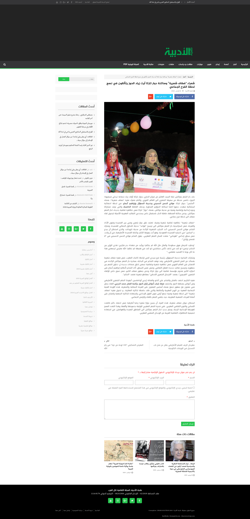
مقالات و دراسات (185, 64)
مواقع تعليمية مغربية (86, 326)
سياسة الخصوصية (87, 311)
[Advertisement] (125, 27)
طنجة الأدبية (189, 91)
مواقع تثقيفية (88, 321)
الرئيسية (244, 64)
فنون (209, 64)
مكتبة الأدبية (148, 64)
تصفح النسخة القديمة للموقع (101, 2)
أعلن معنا (89, 274)
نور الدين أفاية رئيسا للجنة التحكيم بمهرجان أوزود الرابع (76, 147)
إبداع (218, 64)
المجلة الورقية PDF (131, 64)
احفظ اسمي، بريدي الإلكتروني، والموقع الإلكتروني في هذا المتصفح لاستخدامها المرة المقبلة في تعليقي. (151, 389)
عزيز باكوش (88, 178)
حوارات (200, 64)
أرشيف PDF (78, 2)
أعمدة (226, 64)
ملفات (171, 64)
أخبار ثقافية (89, 259)
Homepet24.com (175, 516)
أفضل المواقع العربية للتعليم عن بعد (81, 283)
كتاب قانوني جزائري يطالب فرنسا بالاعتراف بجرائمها (151, 465)
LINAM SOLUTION (163, 510)
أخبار (235, 64)
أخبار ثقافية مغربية (86, 264)
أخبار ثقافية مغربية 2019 (84, 269)
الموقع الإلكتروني (125, 377)
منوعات (161, 64)
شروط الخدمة (88, 316)
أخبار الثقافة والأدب (86, 255)
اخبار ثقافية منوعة (87, 288)
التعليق (191, 397)
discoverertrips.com (188, 516)
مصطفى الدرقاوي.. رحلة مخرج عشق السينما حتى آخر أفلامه (76, 117)
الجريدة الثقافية (88, 302)
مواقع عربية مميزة (87, 331)
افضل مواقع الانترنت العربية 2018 (81, 293)
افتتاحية (87, 2)
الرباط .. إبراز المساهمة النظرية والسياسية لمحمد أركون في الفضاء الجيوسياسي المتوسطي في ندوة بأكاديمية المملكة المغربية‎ (181, 468)
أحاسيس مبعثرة (87, 250)
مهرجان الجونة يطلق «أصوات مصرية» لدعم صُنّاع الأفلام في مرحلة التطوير (76, 125)
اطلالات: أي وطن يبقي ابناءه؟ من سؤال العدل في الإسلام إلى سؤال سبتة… (76, 138)
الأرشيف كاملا (88, 297)
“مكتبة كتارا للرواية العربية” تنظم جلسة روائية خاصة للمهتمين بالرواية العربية (119, 466)
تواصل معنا (89, 307)
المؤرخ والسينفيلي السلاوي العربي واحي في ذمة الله (164, 2)
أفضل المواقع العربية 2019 (84, 278)
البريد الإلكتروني (156, 377)
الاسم (191, 377)
